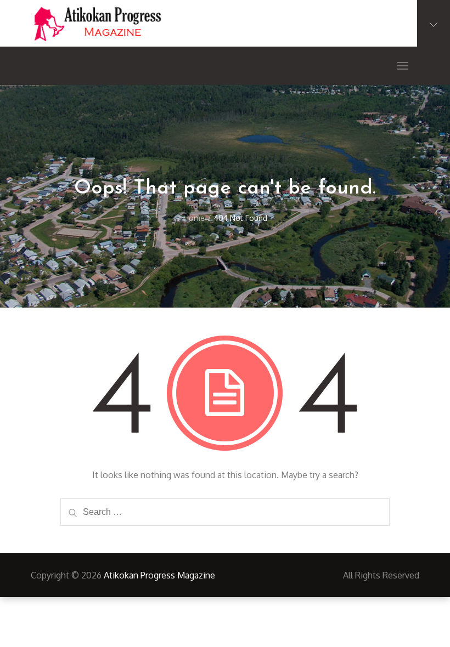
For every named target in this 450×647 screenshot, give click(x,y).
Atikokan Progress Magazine (159, 575)
